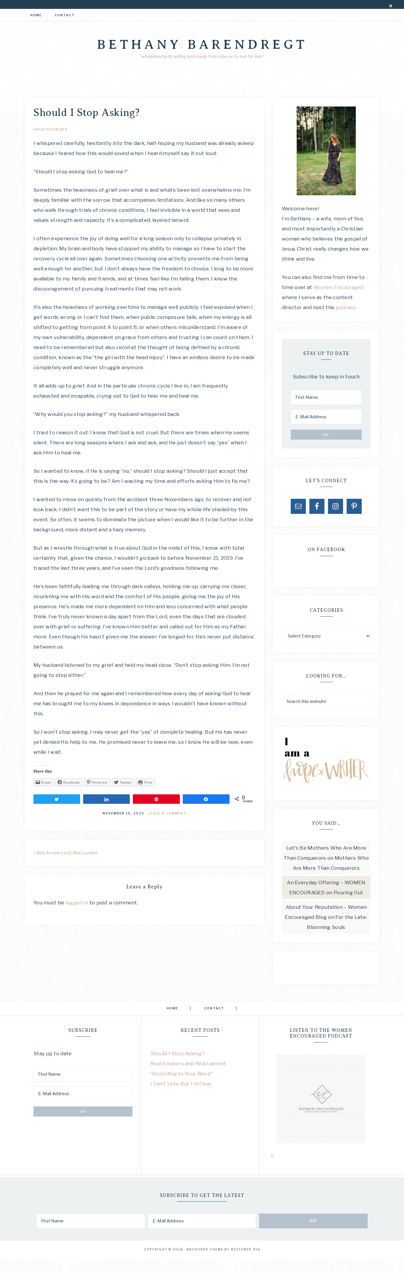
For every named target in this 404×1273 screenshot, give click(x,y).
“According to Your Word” (181, 1074)
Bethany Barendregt (202, 44)
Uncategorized (50, 129)
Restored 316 (245, 1249)
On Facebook (326, 549)
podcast (346, 307)
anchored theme (204, 1249)
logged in (77, 903)
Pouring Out (348, 893)
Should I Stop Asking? (178, 1053)
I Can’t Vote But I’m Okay (181, 1084)
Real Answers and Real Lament (188, 1064)
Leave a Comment (167, 813)
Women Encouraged (338, 287)
